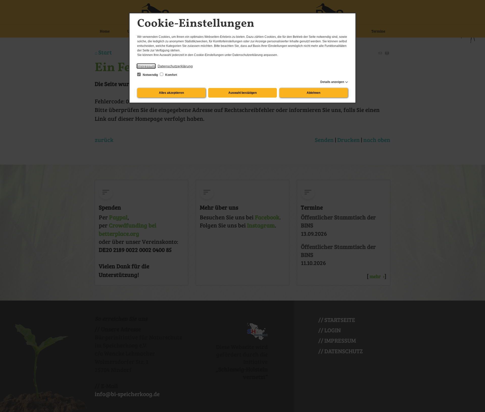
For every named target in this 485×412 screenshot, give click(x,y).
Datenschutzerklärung (175, 66)
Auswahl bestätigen (242, 93)
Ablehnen (313, 93)
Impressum (146, 66)
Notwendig (150, 75)
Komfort (170, 75)
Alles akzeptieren (171, 93)
